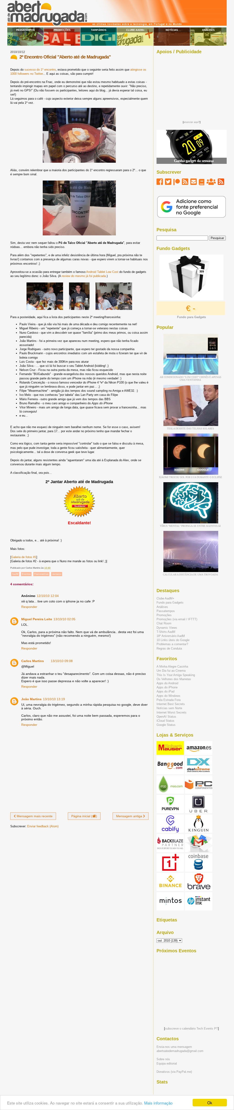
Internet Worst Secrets (171, 712)
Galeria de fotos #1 (23, 557)
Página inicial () (84, 816)
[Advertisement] (191, 86)
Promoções (62, 30)
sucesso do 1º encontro (40, 69)
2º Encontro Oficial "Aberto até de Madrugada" (65, 56)
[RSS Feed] (185, 182)
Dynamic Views (167, 627)
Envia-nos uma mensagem (174, 1047)
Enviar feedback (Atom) (42, 826)
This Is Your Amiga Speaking (176, 675)
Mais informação (158, 1103)
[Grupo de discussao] (211, 182)
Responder (29, 607)
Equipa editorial (167, 1063)
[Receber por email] (193, 182)
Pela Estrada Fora (169, 700)
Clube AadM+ (135, 30)
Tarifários (98, 30)
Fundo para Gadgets (170, 602)
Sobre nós (163, 1059)
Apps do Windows (168, 695)
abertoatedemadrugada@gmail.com (180, 1051)
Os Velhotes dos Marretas (174, 679)
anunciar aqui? (191, 122)
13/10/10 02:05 (64, 619)
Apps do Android (167, 683)
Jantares (56, 574)
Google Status (166, 725)
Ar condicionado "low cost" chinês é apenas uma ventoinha (190, 378)
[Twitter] (168, 182)
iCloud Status (165, 720)
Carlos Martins (32, 661)
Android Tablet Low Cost (102, 272)
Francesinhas (41, 574)
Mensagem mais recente (34, 816)
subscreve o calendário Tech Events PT (191, 1028)
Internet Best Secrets (171, 704)
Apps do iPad (165, 691)
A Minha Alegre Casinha (172, 666)
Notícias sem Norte (169, 708)
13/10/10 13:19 (54, 699)
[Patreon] (176, 182)
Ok (209, 1102)
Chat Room (164, 623)
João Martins (31, 699)
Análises (208, 30)
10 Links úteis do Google (173, 640)
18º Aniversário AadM (171, 636)
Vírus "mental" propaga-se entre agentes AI (190, 525)
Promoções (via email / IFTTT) (177, 619)
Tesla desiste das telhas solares (190, 428)
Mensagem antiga (129, 816)
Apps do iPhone (167, 687)
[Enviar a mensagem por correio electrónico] (51, 568)
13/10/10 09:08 (62, 661)
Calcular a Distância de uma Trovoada (190, 574)
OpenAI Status (166, 716)
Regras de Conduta (169, 648)
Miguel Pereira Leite (36, 619)
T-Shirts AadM (166, 632)
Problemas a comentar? (172, 644)
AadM (15, 574)
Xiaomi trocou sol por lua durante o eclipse (190, 477)
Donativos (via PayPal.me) (174, 1071)
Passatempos (25, 30)
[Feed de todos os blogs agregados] (221, 182)
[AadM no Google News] (202, 182)
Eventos (26, 574)
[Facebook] (160, 182)
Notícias (172, 30)
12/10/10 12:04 (48, 596)
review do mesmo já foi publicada (84, 276)
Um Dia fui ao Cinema (171, 670)
